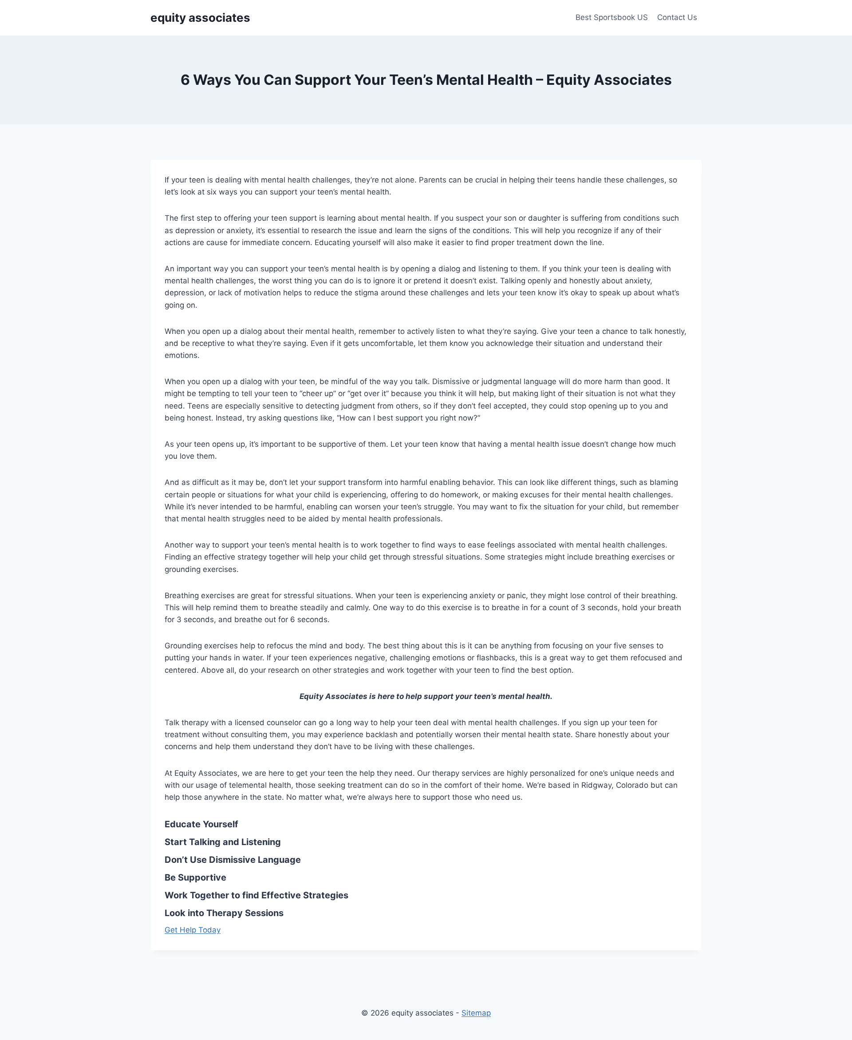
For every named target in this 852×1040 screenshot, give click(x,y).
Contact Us (677, 17)
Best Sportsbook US (612, 17)
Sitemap (476, 1012)
